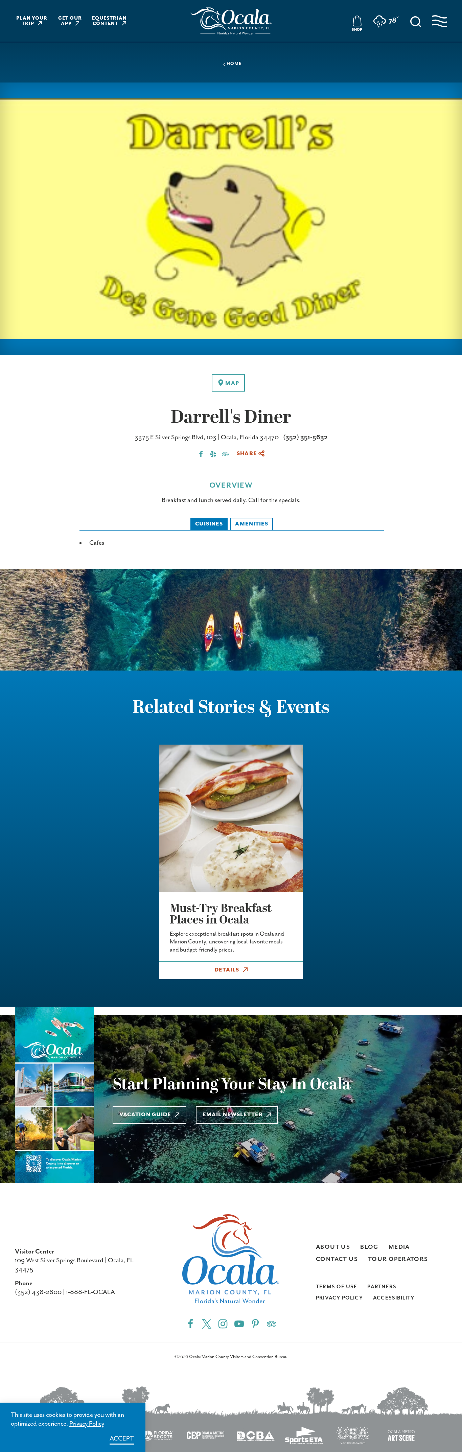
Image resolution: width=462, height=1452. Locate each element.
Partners (381, 1287)
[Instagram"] (223, 1323)
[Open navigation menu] (439, 21)
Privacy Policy (339, 1298)
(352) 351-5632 (305, 437)
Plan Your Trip (32, 21)
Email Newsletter (233, 1115)
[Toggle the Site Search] (415, 21)
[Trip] (271, 1323)
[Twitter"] (206, 1323)
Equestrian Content (109, 21)
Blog (369, 1247)
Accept (122, 1439)
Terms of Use (336, 1287)
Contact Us (337, 1259)
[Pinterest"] (255, 1323)
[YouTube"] (239, 1323)
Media (399, 1247)
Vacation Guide (145, 1115)
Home (234, 63)
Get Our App (70, 21)
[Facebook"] (190, 1323)
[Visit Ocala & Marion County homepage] (231, 20)
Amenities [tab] (251, 524)
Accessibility (394, 1298)
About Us (333, 1247)
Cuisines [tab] (209, 524)
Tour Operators (398, 1259)
